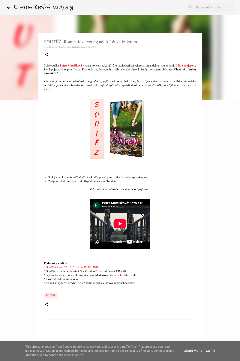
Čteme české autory (43, 7)
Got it (211, 351)
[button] (46, 54)
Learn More (193, 351)
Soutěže (51, 295)
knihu (119, 275)
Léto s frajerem (185, 65)
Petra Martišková (71, 65)
